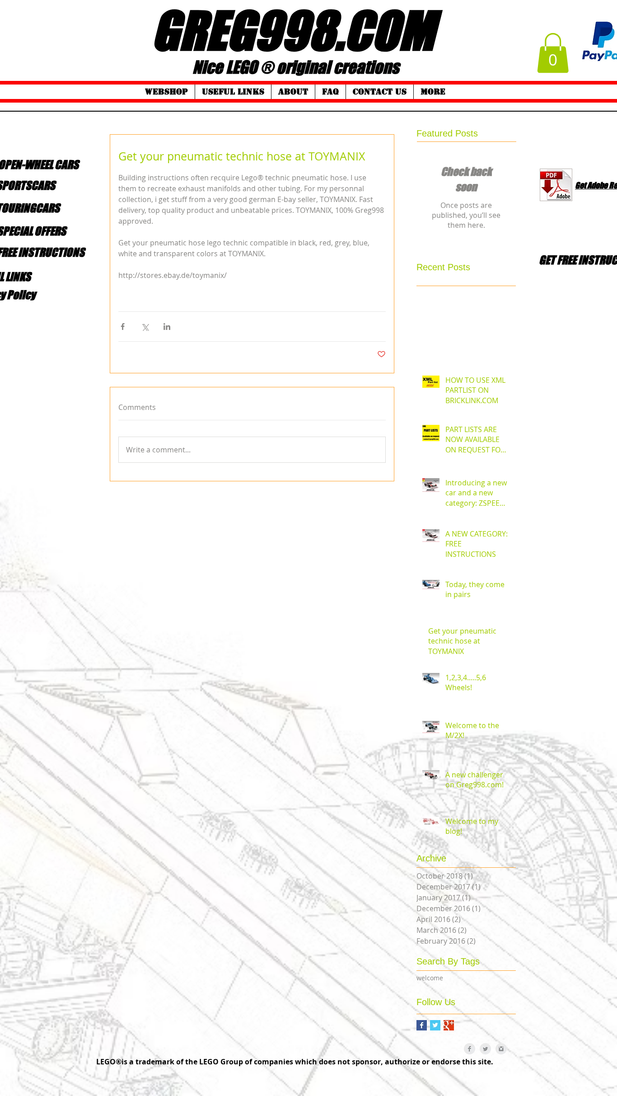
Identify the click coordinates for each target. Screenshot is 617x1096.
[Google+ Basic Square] (449, 1025)
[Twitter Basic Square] (435, 1025)
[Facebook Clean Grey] (469, 1048)
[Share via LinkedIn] (167, 326)
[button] (553, 53)
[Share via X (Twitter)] (144, 326)
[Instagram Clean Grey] (501, 1048)
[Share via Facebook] (122, 326)
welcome (429, 978)
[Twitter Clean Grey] (485, 1048)
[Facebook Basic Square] (421, 1025)
